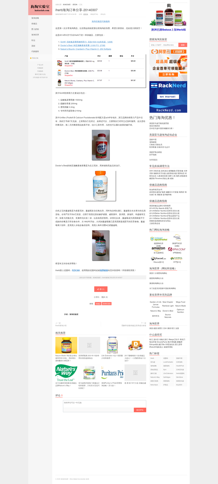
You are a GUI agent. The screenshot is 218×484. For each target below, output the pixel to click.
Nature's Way (155, 377)
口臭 (174, 176)
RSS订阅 (35, 58)
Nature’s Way (155, 310)
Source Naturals (168, 315)
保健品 (34, 23)
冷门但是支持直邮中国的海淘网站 (162, 288)
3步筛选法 (153, 159)
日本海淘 (179, 362)
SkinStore (179, 377)
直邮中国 (152, 139)
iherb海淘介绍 (60, 325)
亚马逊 (153, 362)
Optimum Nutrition (180, 310)
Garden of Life (155, 302)
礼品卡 (167, 147)
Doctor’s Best (168, 310)
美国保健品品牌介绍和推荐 (160, 205)
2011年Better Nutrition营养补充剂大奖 (164, 218)
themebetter (81, 479)
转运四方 (179, 385)
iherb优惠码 (180, 373)
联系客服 (152, 147)
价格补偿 (160, 147)
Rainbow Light (168, 305)
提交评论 (139, 410)
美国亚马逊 (180, 381)
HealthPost (180, 366)
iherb (152, 358)
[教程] (161, 252)
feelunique (154, 385)
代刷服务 (40, 71)
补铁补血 (156, 170)
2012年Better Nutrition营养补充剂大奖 (164, 213)
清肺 (170, 176)
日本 (165, 328)
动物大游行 (163, 339)
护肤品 (165, 385)
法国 (177, 328)
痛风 (178, 176)
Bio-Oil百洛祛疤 (168, 344)
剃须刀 (182, 339)
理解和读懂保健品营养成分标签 (133, 325)
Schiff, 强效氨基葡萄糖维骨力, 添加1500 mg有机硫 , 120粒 (86, 41)
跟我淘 (75, 4)
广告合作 (40, 65)
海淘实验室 (40, 7)
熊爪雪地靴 (172, 342)
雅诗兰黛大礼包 (40, 74)
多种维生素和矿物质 (157, 192)
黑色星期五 (154, 369)
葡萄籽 (181, 192)
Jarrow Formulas (155, 305)
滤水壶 (156, 339)
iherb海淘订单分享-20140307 (76, 9)
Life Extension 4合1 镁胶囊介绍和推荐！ (112, 356)
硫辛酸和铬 (167, 194)
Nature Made (180, 305)
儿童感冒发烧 (162, 176)
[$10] (162, 262)
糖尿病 (152, 178)
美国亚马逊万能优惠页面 (159, 123)
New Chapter (168, 302)
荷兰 (173, 328)
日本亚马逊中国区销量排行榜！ (161, 128)
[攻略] (158, 246)
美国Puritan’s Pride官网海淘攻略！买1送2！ (111, 384)
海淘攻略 (35, 18)
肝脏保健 (179, 170)
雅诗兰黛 (154, 373)
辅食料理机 (168, 347)
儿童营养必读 (154, 223)
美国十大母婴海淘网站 (158, 273)
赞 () (102, 289)
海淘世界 (35, 34)
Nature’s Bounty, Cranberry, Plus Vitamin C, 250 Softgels (85, 49)
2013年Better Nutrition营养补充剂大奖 (164, 210)
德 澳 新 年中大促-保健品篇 (135, 383)
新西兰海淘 (154, 381)
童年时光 (155, 316)
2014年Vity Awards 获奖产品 (160, 208)
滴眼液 (159, 194)
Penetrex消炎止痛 (162, 178)
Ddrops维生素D (155, 344)
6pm (164, 369)
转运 (33, 40)
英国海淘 (166, 381)
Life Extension (168, 373)
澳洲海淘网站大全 (156, 283)
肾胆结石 (180, 173)
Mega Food (180, 302)
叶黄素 (176, 192)
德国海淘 (166, 366)
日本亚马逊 (180, 369)
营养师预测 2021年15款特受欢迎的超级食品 (88, 356)
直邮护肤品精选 (155, 152)
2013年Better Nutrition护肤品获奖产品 (164, 215)
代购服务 (35, 51)
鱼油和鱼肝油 (154, 189)
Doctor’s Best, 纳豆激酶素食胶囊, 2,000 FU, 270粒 (82, 45)
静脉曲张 (183, 176)
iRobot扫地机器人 (156, 347)
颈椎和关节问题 (159, 173)
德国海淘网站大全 (156, 278)
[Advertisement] (168, 432)
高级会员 (158, 144)
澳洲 (169, 328)
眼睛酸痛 (172, 170)
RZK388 (76, 270)
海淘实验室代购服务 (101, 21)
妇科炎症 (164, 170)
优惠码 (165, 358)
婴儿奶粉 (35, 29)
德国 (155, 328)
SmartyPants (162, 342)
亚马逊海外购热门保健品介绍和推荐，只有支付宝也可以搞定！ (89, 385)
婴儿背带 (178, 344)
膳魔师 (179, 342)
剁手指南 (152, 154)
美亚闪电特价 (154, 125)
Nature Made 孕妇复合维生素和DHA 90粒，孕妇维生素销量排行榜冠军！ (66, 358)
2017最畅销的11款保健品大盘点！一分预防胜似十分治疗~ (135, 358)
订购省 (152, 144)
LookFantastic (168, 362)
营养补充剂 (107, 304)
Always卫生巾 (174, 339)
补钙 (151, 170)
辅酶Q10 (169, 192)
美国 (151, 328)
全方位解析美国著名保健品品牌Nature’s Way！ (66, 384)
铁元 (151, 339)
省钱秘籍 (152, 142)
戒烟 (171, 178)
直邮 (33, 45)
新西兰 (160, 328)
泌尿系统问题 (171, 173)
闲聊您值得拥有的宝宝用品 (160, 221)
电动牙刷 (152, 342)
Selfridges (166, 377)
